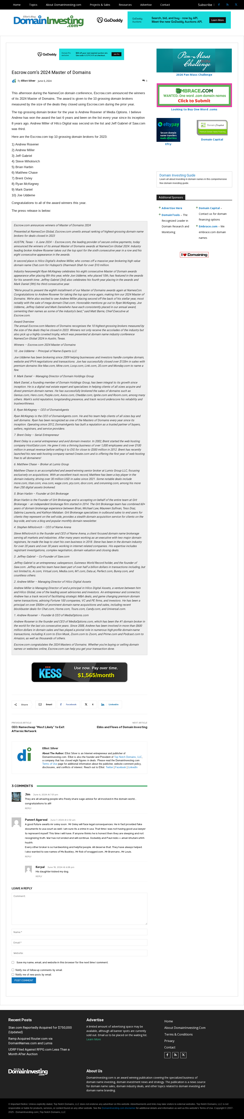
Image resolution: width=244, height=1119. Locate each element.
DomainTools (171, 215)
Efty (168, 144)
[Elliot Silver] (15, 80)
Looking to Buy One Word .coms (194, 109)
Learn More (93, 1039)
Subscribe (205, 5)
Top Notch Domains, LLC (128, 757)
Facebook (120, 767)
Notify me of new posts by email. (33, 974)
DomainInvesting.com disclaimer (119, 1108)
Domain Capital (209, 208)
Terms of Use (49, 763)
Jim (27, 794)
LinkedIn (132, 767)
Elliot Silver (28, 80)
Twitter (109, 767)
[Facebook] (219, 5)
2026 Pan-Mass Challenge (194, 74)
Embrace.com (208, 226)
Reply (28, 808)
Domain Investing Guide (177, 175)
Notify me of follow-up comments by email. (39, 970)
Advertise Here (172, 208)
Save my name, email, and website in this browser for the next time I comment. (62, 962)
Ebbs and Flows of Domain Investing (122, 727)
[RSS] (227, 5)
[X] (236, 5)
